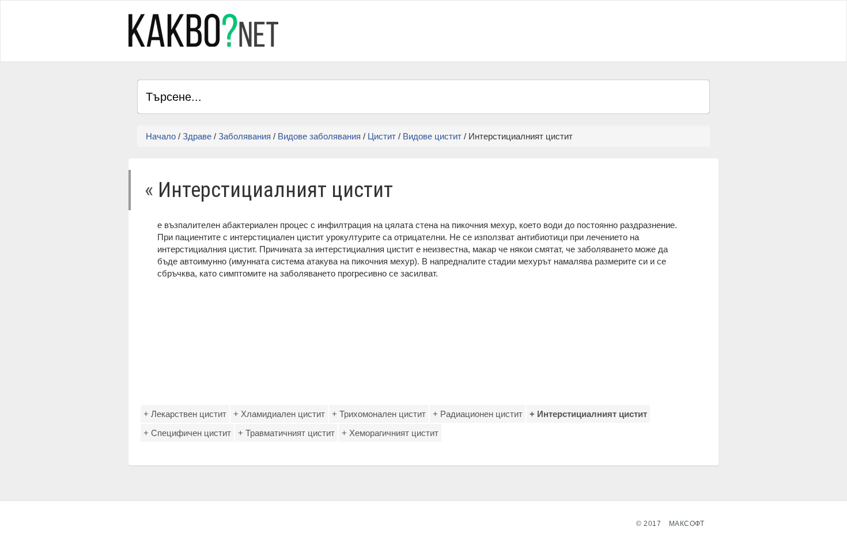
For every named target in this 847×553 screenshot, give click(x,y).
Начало (161, 136)
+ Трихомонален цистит (379, 414)
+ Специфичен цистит (187, 433)
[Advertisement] (575, 29)
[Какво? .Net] (203, 30)
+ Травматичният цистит (286, 433)
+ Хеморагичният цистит (390, 433)
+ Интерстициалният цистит (588, 414)
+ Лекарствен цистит (184, 414)
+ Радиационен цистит (478, 414)
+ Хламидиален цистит (279, 414)
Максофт (687, 524)
